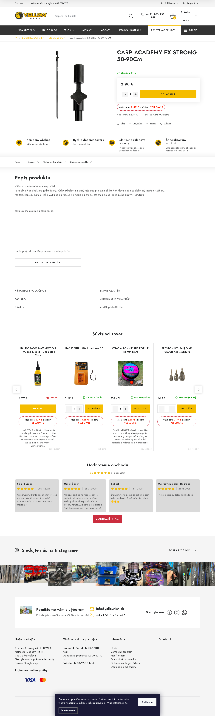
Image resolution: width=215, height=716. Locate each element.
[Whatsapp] (184, 612)
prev (16, 389)
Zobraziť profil (180, 550)
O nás (114, 648)
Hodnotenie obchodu (107, 465)
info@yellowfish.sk (110, 609)
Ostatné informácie (52, 162)
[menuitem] (27, 30)
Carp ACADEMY (161, 114)
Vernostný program (121, 652)
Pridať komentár (47, 262)
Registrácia (192, 3)
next (198, 389)
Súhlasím (147, 702)
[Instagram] (176, 612)
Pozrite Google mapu (27, 663)
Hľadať (131, 16)
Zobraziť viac (107, 519)
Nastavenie (68, 710)
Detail (38, 408)
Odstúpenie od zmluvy (123, 667)
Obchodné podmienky (123, 659)
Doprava (19, 3)
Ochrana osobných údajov (125, 663)
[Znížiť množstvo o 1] (125, 94)
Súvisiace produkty (79, 162)
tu (126, 703)
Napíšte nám (118, 655)
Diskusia (32, 162)
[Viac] (190, 30)
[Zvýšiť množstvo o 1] (135, 94)
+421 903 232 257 (155, 16)
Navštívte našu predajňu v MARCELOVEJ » (49, 3)
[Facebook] (169, 612)
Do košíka (168, 94)
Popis (17, 162)
